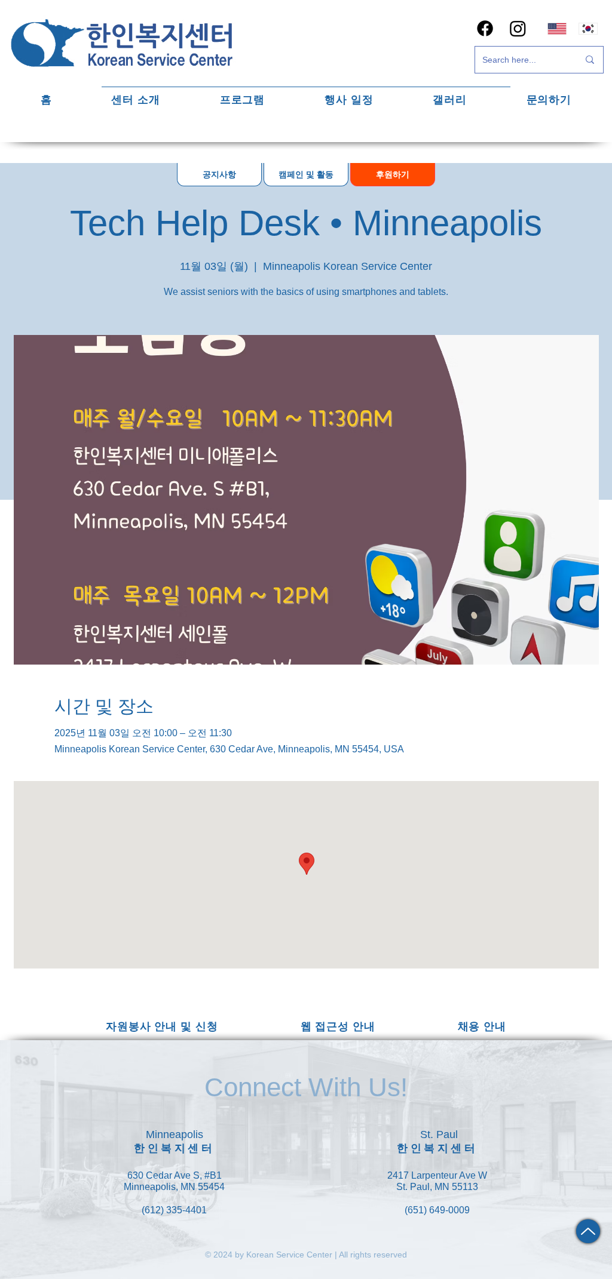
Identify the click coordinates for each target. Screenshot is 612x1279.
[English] (557, 28)
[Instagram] (517, 28)
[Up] (588, 1231)
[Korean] (588, 28)
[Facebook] (485, 28)
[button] (136, 99)
